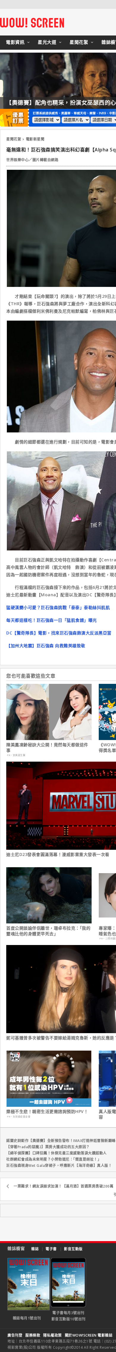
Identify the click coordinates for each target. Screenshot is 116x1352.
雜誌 (35, 1248)
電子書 (51, 1248)
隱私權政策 (52, 1335)
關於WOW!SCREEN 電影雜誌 (89, 1335)
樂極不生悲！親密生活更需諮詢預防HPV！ (47, 1111)
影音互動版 (73, 1248)
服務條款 (32, 1335)
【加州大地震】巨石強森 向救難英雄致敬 (45, 645)
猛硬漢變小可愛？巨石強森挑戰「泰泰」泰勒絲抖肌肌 (58, 607)
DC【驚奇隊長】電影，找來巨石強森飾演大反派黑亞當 (59, 633)
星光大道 (47, 42)
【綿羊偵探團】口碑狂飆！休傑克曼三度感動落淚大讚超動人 (56, 1153)
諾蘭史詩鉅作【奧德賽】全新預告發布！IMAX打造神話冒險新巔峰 (61, 1140)
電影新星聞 (35, 139)
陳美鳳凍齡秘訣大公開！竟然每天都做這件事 (47, 747)
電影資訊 (15, 42)
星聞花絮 (79, 42)
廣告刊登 (14, 1335)
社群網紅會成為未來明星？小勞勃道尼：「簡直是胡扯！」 (53, 1159)
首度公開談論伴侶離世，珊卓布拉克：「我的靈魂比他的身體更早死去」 (48, 930)
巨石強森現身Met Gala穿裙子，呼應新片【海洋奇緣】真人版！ (59, 1165)
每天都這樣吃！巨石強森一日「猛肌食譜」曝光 (51, 620)
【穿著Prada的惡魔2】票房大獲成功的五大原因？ (48, 1146)
